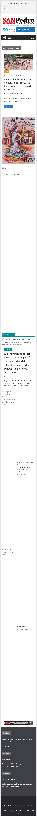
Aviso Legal (6, 759)
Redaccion (21, 75)
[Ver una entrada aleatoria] (32, 37)
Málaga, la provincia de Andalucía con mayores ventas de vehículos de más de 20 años (25, 467)
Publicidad (6, 746)
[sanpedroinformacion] (4, 37)
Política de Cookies (9, 780)
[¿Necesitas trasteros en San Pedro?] (9, 626)
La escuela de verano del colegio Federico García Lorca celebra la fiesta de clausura (18, 84)
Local (6, 71)
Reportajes (8, 349)
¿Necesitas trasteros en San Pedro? (24, 625)
